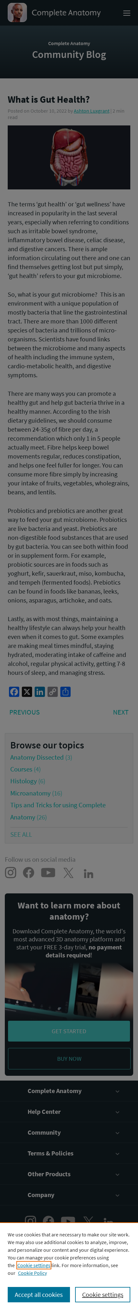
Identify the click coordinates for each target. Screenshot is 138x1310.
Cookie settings (33, 1265)
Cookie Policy (32, 1273)
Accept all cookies (39, 1294)
